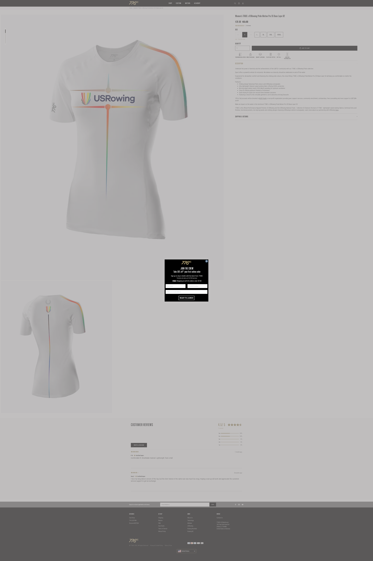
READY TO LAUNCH (186, 298)
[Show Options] (206, 286)
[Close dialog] (207, 261)
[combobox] (197, 286)
